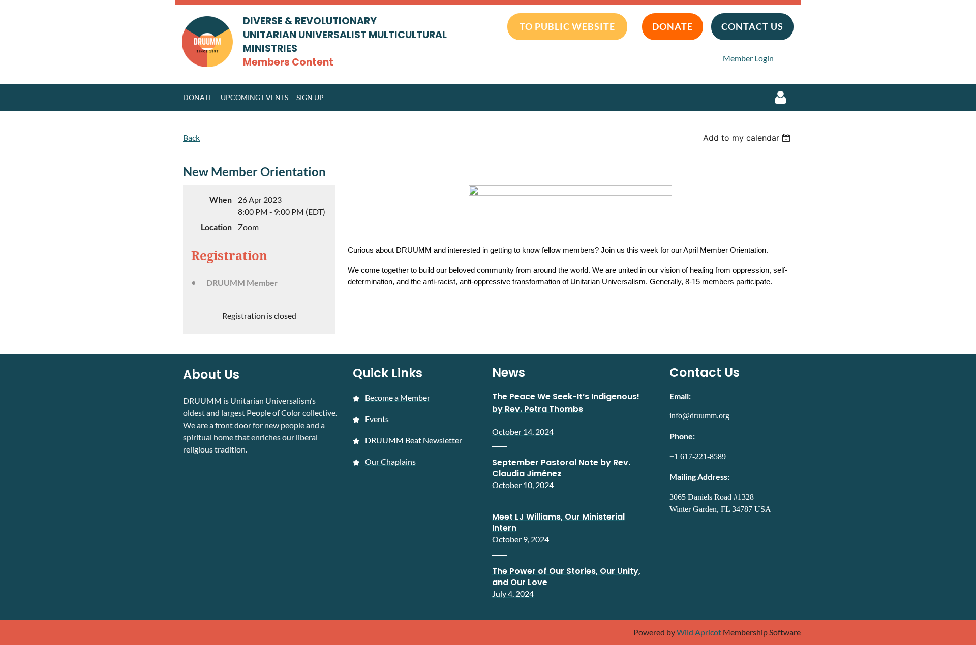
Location (216, 227)
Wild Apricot (699, 632)
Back (191, 137)
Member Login (748, 58)
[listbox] (748, 138)
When (220, 199)
